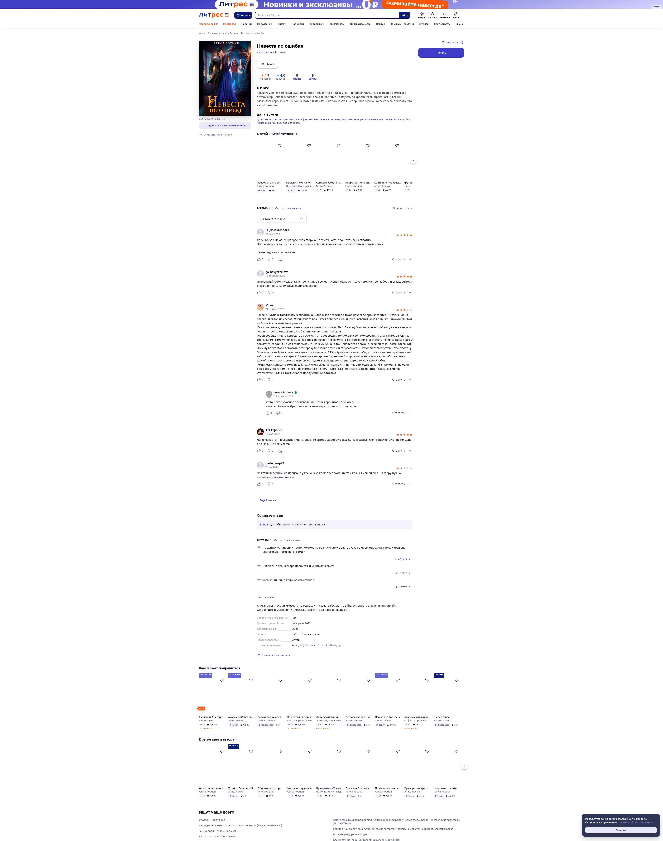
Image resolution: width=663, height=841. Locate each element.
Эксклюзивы (337, 24)
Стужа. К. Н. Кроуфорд (212, 825)
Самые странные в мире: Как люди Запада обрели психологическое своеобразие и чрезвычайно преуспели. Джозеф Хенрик (396, 827)
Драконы (262, 125)
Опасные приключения (379, 125)
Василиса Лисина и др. (299, 191)
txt (334, 650)
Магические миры (353, 125)
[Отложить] (279, 151)
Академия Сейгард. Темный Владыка (212, 722)
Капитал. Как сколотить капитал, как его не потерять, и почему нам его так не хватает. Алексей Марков (393, 834)
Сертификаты (442, 24)
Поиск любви (402, 125)
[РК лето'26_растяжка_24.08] (331, 4)
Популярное (264, 24)
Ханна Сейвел (383, 726)
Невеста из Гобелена (388, 722)
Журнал (424, 24)
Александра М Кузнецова (300, 726)
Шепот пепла (442, 722)
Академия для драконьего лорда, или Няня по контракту (417, 722)
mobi (324, 650)
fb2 (302, 650)
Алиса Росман (265, 191)
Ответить (398, 265)
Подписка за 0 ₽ (208, 24)
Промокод (229, 24)
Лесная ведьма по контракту (271, 722)
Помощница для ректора (388, 793)
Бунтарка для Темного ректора (329, 793)
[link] (330, 236)
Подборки (298, 24)
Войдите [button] (265, 530)
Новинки (246, 24)
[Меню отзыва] (409, 265)
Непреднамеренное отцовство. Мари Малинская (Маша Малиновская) (240, 831)
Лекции (380, 24)
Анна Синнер (206, 726)
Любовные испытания (327, 125)
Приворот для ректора (270, 188)
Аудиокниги (316, 24)
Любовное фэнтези (301, 125)
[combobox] (326, 15)
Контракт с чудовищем (387, 188)
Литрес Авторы (278, 125)
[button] (265, 76)
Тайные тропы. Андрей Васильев (218, 836)
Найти (404, 15)
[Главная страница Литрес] (214, 15)
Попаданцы (264, 128)
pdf (330, 650)
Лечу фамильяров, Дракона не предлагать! (329, 722)
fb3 (307, 650)
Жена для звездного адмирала (329, 188)
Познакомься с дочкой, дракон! (300, 722)
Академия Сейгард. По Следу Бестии (241, 722)
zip (339, 650)
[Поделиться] (462, 42)
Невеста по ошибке (445, 793)
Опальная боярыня (357, 793)
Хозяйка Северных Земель (241, 793)
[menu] (282, 224)
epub (295, 650)
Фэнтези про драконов (286, 128)
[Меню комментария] (409, 418)
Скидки (281, 24)
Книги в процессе (360, 24)
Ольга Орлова (266, 726)
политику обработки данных (635, 822)
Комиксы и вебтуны (402, 24)
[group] (335, 237)
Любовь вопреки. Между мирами (359, 722)
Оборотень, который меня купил (358, 188)
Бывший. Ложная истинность (299, 188)
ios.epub (315, 650)
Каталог (245, 15)
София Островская (415, 726)
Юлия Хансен (354, 726)
